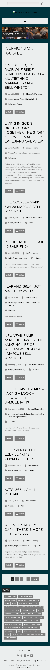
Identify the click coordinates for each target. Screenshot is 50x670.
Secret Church (34, 620)
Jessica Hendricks (27, 607)
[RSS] (18, 655)
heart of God (33, 603)
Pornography (18, 417)
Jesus (10, 417)
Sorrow (11, 305)
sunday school (10, 631)
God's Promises (28, 153)
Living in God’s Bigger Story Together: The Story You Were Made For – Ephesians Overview (24, 132)
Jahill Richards (31, 501)
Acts (22, 506)
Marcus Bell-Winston (34, 94)
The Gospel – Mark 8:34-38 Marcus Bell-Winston (23, 207)
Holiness (27, 414)
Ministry (16, 614)
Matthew (11, 310)
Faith (10, 258)
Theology (36, 631)
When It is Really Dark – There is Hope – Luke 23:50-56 (25, 530)
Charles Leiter (33, 465)
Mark (31, 223)
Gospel (10, 99)
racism (16, 99)
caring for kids (10, 600)
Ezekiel (31, 470)
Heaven (7, 607)
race (41, 617)
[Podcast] (21, 655)
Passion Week (26, 302)
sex (20, 624)
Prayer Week (28, 617)
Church (11, 153)
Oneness (38, 614)
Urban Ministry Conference (35, 634)
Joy (19, 302)
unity (22, 634)
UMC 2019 (15, 634)
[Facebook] (25, 655)
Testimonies (27, 631)
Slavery (22, 370)
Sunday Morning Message (30, 627)
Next (34, 579)
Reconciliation (25, 99)
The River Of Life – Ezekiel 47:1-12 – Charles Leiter (21, 454)
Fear (10, 302)
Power (25, 417)
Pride (36, 617)
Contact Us (25, 651)
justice (7, 610)
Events (7, 603)
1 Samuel (11, 422)
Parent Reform (16, 617)
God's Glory (18, 153)
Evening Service (33, 600)
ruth (25, 620)
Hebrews (35, 370)
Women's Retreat (10, 638)
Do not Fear (22, 600)
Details (9, 112)
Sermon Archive (14, 34)
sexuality (27, 624)
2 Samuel (38, 258)
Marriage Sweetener (28, 610)
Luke (40, 546)
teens (19, 631)
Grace (16, 370)
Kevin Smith (15, 610)
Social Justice (36, 624)
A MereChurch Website (24, 668)
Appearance (13, 414)
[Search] (42, 3)
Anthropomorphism (25, 596)
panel (7, 617)
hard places (23, 603)
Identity (41, 414)
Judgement (23, 258)
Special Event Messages (12, 627)
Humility (34, 414)
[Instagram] (31, 655)
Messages (8, 614)
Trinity (7, 634)
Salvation (34, 99)
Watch (21, 112)
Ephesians (12, 104)
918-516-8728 (41, 661)
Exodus (19, 104)
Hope (16, 546)
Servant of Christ (11, 624)
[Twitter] (28, 655)
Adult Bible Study (10, 596)
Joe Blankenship (32, 148)
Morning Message (27, 614)
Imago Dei (15, 607)
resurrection (36, 302)
